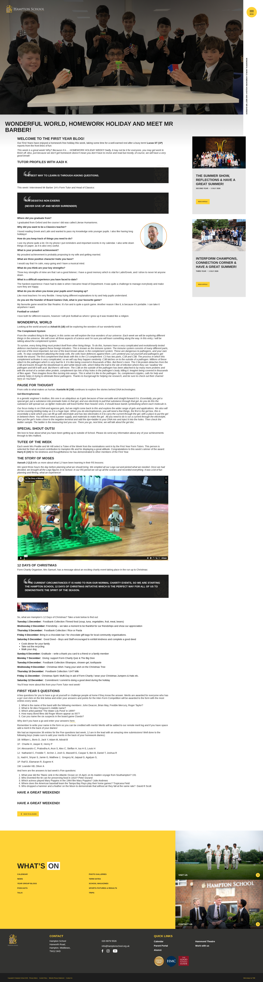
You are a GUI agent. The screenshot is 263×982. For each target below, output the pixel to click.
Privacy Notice (33, 978)
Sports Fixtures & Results (103, 888)
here (19, 378)
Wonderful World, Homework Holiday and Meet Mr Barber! (246, 86)
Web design (246, 978)
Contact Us (69, 978)
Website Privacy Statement (56, 978)
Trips (91, 893)
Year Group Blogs (27, 883)
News (20, 879)
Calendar (22, 874)
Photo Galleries (98, 874)
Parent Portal (161, 945)
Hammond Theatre (205, 941)
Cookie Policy (43, 978)
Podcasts (22, 888)
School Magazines (98, 883)
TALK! (20, 893)
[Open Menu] (252, 11)
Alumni (157, 950)
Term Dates (95, 879)
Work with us (202, 945)
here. (73, 720)
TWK (253, 978)
